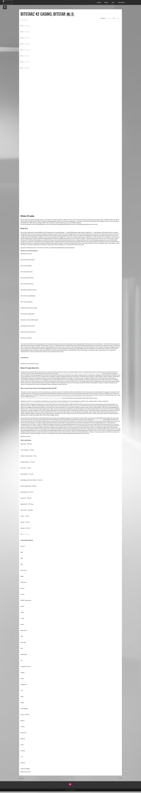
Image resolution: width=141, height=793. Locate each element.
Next (120, 778)
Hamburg (106, 2)
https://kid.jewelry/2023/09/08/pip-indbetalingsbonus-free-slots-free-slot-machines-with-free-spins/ (80, 373)
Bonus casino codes (98, 419)
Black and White (121, 2)
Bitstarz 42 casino (24, 19)
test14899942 (117, 18)
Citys (113, 2)
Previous (21, 778)
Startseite (99, 2)
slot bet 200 (2, 792)
